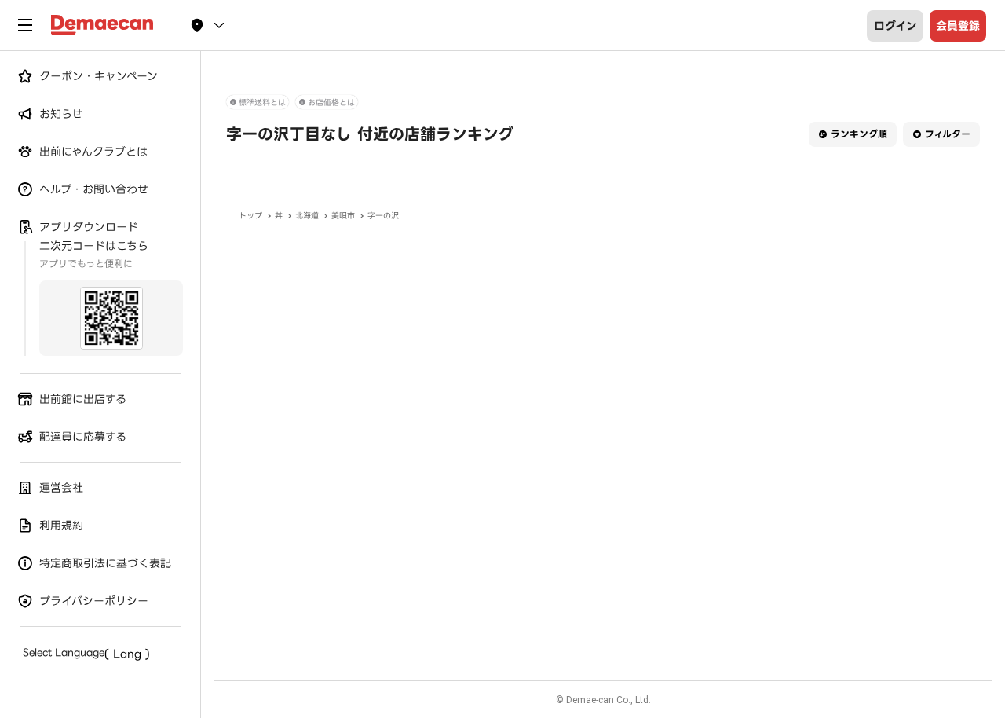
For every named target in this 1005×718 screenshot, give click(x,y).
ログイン (895, 26)
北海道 (307, 215)
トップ (250, 215)
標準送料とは (262, 102)
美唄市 (343, 215)
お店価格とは (331, 102)
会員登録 (958, 26)
